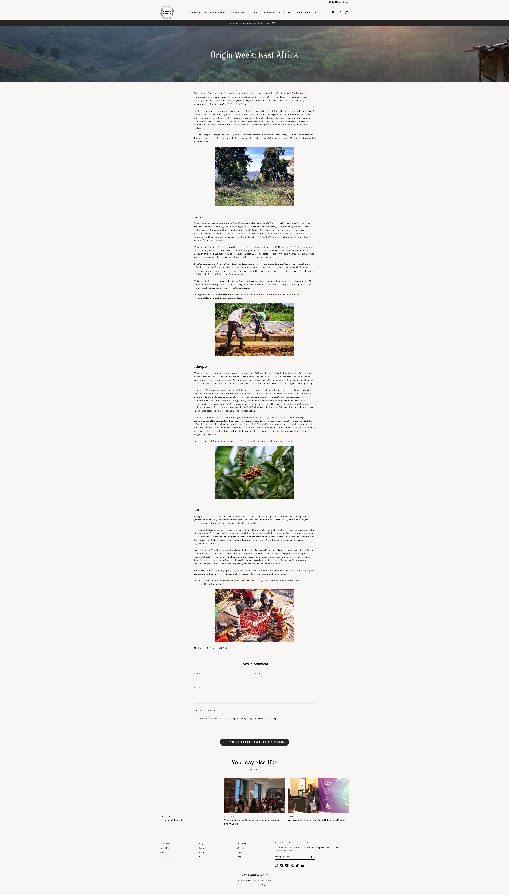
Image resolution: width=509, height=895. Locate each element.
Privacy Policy (246, 718)
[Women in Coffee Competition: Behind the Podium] (318, 795)
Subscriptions (214, 12)
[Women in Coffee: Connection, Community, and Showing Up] (254, 795)
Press (201, 857)
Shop (254, 12)
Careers (240, 852)
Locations (164, 844)
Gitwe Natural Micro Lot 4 (211, 584)
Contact (163, 852)
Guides (202, 852)
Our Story (203, 848)
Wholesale (285, 12)
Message (200, 688)
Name (197, 674)
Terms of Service (263, 718)
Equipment (237, 12)
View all (255, 769)
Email (259, 674)
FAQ (239, 857)
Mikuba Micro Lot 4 (251, 580)
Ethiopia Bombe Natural (281, 441)
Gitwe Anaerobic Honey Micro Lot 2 (280, 580)
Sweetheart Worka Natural (254, 441)
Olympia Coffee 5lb (171, 820)
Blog (201, 844)
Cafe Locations (307, 12)
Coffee (194, 12)
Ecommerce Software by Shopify (254, 885)
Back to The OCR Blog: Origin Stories (256, 742)
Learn (268, 12)
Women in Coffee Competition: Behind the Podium (317, 820)
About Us (164, 848)
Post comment (206, 710)
